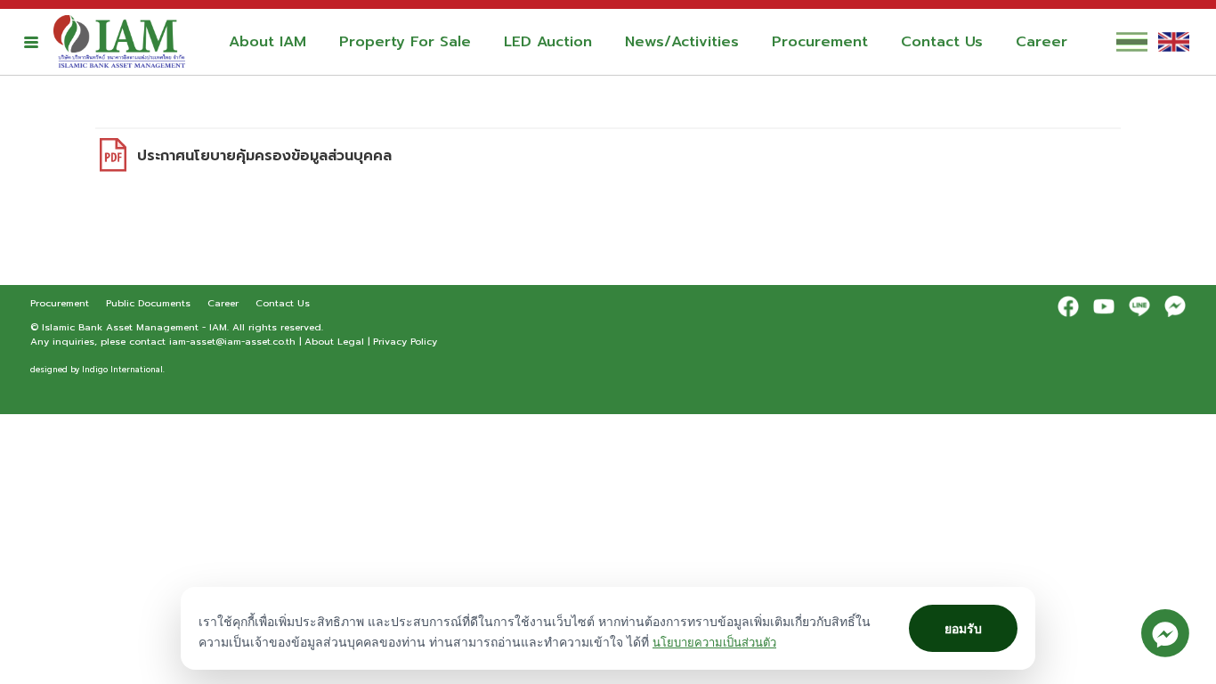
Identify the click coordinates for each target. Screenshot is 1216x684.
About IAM (267, 42)
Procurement (820, 42)
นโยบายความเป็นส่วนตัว (714, 642)
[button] (31, 42)
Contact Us (942, 42)
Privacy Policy (405, 341)
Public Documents (150, 303)
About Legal (334, 341)
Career (1041, 42)
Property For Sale (405, 42)
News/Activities (682, 42)
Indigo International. (123, 369)
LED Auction (548, 42)
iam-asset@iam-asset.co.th (232, 341)
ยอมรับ (963, 628)
